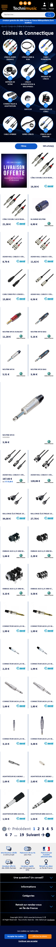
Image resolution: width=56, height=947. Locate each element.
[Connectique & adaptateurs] (10, 96)
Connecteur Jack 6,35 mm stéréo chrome (42, 664)
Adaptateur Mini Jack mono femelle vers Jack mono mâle (14, 814)
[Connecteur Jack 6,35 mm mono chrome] (14, 650)
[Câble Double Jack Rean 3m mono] (42, 164)
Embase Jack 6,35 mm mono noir (14, 551)
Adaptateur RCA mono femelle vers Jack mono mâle (14, 777)
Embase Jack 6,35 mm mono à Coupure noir (42, 551)
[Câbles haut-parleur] (46, 123)
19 (22, 835)
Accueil (4, 26)
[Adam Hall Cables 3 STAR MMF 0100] (42, 281)
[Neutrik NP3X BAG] (42, 318)
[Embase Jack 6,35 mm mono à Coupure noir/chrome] (14, 575)
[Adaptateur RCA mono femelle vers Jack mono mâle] (14, 763)
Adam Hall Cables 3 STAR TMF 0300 (14, 257)
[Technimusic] (25, 5)
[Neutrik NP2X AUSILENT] (14, 318)
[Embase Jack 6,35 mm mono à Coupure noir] (42, 538)
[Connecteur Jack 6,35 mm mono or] (14, 613)
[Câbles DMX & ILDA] (28, 46)
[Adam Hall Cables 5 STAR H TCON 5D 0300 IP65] (42, 461)
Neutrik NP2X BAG (38, 369)
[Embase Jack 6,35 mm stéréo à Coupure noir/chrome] (42, 575)
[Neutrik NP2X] (28, 407)
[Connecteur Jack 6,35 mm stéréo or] (42, 613)
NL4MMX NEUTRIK (38, 219)
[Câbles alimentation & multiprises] (28, 71)
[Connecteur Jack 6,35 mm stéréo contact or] (42, 725)
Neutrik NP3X (8, 369)
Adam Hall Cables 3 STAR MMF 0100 (42, 294)
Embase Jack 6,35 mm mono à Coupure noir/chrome (14, 589)
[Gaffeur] (28, 98)
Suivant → (35, 835)
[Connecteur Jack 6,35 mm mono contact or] (14, 725)
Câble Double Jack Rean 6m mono (14, 219)
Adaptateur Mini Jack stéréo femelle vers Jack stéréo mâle (42, 814)
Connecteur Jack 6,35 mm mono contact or (14, 739)
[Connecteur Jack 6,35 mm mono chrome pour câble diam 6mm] (14, 688)
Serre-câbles (28, 134)
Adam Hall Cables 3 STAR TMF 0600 (42, 257)
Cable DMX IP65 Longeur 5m (14, 294)
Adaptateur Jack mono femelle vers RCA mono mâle (42, 777)
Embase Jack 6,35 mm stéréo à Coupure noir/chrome (42, 589)
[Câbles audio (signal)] (10, 46)
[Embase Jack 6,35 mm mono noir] (14, 538)
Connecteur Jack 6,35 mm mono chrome (14, 664)
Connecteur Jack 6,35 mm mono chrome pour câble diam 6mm (14, 701)
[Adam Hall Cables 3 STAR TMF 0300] (14, 243)
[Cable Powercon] (46, 46)
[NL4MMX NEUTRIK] (42, 206)
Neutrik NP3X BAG (38, 332)
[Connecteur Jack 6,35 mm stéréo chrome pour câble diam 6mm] (42, 688)
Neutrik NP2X (8, 435)
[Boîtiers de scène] (10, 71)
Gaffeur (28, 109)
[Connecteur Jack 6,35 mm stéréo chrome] (42, 650)
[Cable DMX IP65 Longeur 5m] (14, 281)
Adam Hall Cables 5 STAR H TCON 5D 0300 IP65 (42, 475)
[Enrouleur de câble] (46, 98)
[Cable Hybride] (10, 123)
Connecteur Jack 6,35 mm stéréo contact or (42, 739)
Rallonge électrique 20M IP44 (14, 514)
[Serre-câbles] (28, 123)
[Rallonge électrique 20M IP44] (14, 500)
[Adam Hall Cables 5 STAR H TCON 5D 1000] (14, 461)
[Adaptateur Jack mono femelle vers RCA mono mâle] (42, 763)
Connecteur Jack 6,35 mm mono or (14, 626)
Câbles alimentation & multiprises (28, 84)
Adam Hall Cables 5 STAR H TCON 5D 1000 (14, 475)
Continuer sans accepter (28, 941)
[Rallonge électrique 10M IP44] (42, 500)
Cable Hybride (10, 134)
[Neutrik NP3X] (14, 356)
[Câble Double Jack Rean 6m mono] (14, 206)
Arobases (51, 920)
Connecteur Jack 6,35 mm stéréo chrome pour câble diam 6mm (42, 701)
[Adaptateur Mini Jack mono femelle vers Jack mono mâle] (14, 801)
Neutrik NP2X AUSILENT (13, 332)
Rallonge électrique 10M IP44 (42, 514)
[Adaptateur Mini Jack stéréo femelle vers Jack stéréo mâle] (42, 801)
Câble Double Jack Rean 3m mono (42, 178)
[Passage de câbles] (46, 68)
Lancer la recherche (50, 15)
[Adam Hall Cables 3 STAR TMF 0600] (42, 243)
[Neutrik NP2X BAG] (42, 356)
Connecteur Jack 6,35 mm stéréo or (42, 626)
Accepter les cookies (15, 936)
